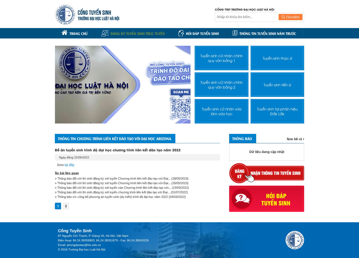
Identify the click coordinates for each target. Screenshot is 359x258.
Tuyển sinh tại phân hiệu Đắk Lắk (277, 111)
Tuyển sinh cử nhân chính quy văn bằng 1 (221, 58)
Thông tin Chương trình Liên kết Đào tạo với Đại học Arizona (114, 138)
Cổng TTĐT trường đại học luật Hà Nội (244, 9)
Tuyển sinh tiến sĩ (277, 84)
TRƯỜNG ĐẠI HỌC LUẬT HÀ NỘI (98, 18)
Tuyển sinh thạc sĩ (277, 58)
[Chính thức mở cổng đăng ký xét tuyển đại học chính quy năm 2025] (123, 84)
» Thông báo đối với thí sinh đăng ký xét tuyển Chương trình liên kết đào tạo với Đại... (113, 178)
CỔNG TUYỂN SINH (94, 12)
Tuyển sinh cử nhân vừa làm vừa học (221, 111)
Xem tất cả (294, 138)
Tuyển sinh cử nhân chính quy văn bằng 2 (221, 84)
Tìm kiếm (292, 17)
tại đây (69, 165)
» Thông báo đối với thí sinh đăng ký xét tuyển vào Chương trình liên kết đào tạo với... (113, 187)
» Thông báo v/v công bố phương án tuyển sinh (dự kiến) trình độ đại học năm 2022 (111, 197)
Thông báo (242, 138)
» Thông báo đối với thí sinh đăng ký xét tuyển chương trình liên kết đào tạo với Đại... (112, 192)
